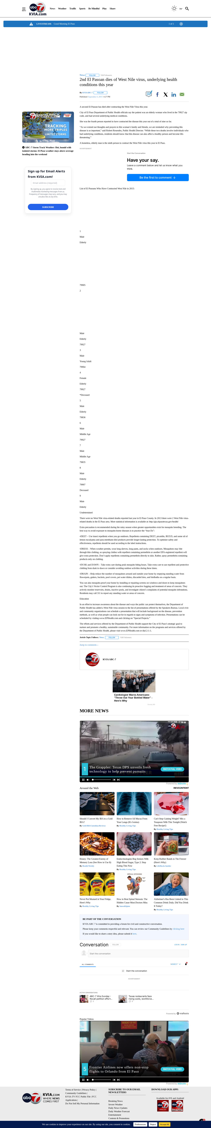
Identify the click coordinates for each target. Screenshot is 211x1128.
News (52, 8)
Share (112, 8)
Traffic (72, 8)
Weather (62, 8)
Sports (82, 8)
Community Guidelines (75, 1093)
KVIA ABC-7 (87, 92)
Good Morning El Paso (64, 24)
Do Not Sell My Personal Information (82, 1103)
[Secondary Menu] (26, 8)
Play (104, 8)
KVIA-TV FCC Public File (77, 1096)
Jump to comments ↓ (89, 645)
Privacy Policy (88, 1089)
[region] (134, 979)
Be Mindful (93, 8)
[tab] (88, 964)
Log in (176, 944)
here (134, 934)
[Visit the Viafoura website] (183, 1013)
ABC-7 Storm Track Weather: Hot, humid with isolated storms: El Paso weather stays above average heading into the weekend (47, 151)
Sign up (184, 944)
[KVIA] (37, 8)
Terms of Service (73, 1089)
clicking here (178, 929)
